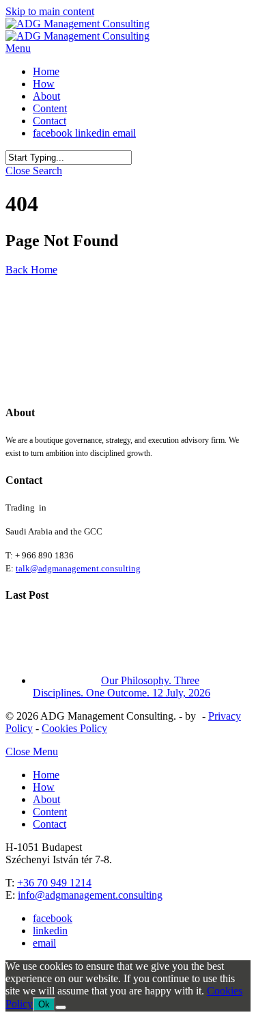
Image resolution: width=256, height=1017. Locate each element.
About (46, 799)
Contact (49, 824)
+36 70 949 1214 (54, 883)
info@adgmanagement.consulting (90, 895)
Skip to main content (49, 11)
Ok (44, 1004)
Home (46, 775)
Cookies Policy (74, 728)
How (44, 787)
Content (50, 811)
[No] (60, 1007)
